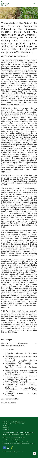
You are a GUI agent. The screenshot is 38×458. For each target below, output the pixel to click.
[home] (5, 3)
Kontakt (23, 437)
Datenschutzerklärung (14, 437)
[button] (34, 3)
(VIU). (33, 443)
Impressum (5, 437)
